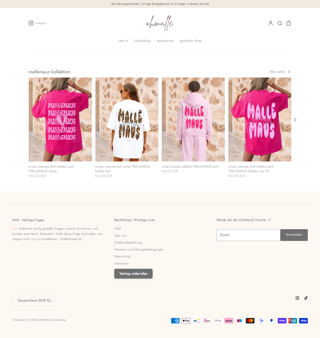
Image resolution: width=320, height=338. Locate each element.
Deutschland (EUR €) (34, 300)
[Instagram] (297, 298)
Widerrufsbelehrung (128, 242)
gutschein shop (191, 40)
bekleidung (142, 40)
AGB (117, 228)
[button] (26, 120)
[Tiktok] (306, 298)
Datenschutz (122, 256)
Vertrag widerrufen (133, 273)
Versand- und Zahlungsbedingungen (139, 249)
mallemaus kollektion (50, 71)
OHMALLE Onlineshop (52, 320)
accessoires (165, 40)
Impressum (121, 263)
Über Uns (120, 235)
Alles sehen (278, 71)
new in (123, 40)
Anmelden (294, 234)
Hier (15, 228)
